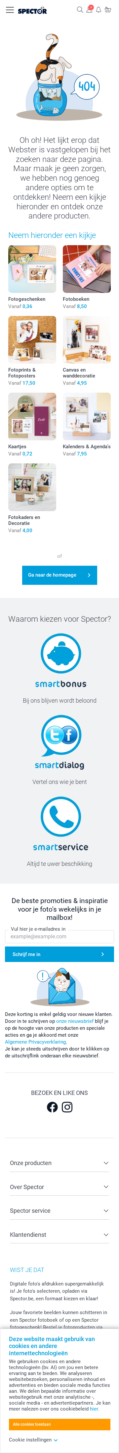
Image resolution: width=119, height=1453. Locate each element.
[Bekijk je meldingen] (98, 9)
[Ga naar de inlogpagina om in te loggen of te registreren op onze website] (89, 9)
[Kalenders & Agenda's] (87, 416)
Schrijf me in (26, 954)
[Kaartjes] (32, 416)
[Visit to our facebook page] (52, 1107)
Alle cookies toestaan (32, 1424)
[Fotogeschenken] (32, 269)
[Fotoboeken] (87, 269)
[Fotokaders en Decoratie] (32, 487)
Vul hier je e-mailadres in (38, 929)
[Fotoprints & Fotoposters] (32, 340)
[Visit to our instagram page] (67, 1107)
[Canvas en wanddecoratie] (87, 340)
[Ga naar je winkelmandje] (107, 9)
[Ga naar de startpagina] (39, 10)
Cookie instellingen (30, 1440)
